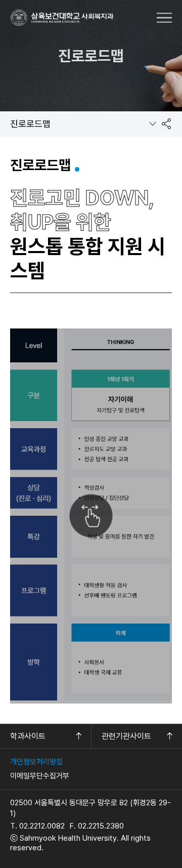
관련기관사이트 (126, 736)
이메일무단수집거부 (39, 775)
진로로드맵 (30, 123)
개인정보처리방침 (36, 761)
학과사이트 (28, 736)
